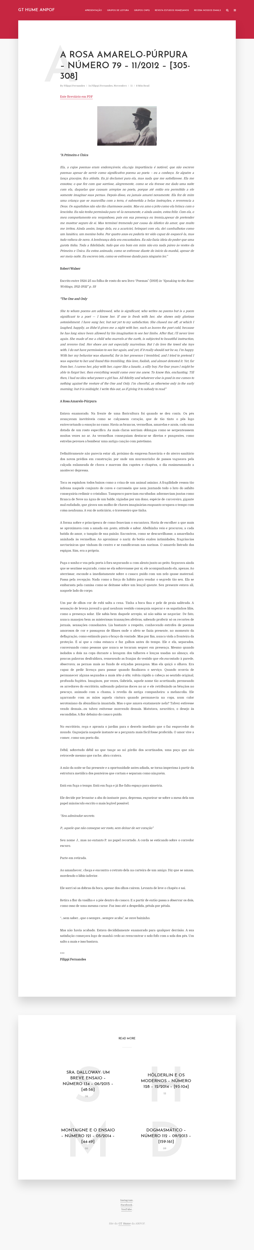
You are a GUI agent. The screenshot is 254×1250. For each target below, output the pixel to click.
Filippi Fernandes (74, 85)
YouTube (126, 1209)
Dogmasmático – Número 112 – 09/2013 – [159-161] (166, 1136)
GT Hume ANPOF (36, 10)
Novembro (120, 85)
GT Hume (124, 1223)
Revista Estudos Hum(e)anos (172, 10)
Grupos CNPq (142, 10)
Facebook (126, 1204)
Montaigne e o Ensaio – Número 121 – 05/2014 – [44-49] (88, 1136)
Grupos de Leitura (118, 10)
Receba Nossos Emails (207, 10)
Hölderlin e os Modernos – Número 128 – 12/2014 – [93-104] (166, 1081)
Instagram (126, 1200)
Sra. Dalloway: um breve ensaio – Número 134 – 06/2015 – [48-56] (88, 1081)
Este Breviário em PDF (76, 96)
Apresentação (93, 10)
